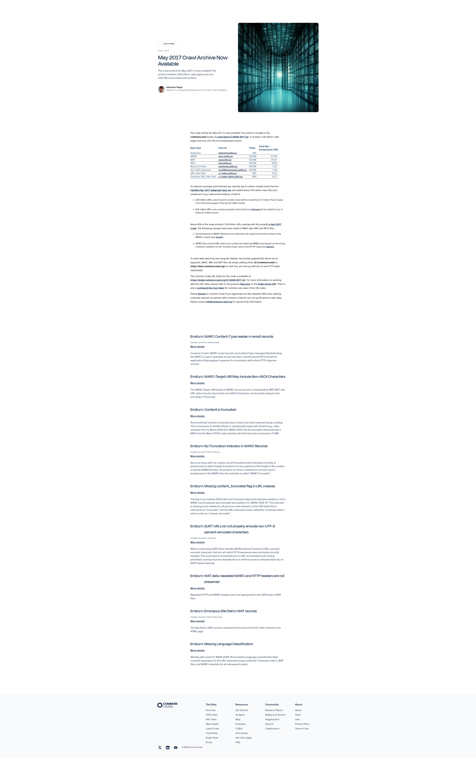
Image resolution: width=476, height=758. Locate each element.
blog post (245, 283)
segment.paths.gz (227, 153)
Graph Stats (212, 737)
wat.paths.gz (225, 159)
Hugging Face (272, 719)
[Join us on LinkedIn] (169, 747)
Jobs (297, 719)
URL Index (211, 719)
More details (197, 346)
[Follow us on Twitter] (161, 747)
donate (202, 293)
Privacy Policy (302, 724)
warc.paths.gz (225, 156)
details (219, 237)
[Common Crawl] (167, 705)
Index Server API (267, 283)
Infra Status (242, 733)
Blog (238, 719)
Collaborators (272, 728)
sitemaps (256, 209)
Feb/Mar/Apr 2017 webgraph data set (210, 190)
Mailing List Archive (275, 714)
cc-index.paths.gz (227, 173)
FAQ (238, 742)
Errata (209, 742)
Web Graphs (212, 724)
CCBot (239, 728)
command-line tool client (210, 287)
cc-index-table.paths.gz (230, 176)
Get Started (242, 710)
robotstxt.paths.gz (228, 166)
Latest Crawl (212, 728)
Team (298, 714)
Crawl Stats (212, 733)
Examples (241, 724)
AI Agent (240, 714)
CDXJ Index (212, 714)
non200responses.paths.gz (232, 170)
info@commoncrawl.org (219, 301)
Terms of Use (302, 728)
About (298, 710)
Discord (269, 724)
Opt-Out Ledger (244, 737)
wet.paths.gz (225, 163)
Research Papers (274, 710)
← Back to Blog (167, 44)
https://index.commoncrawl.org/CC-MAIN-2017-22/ (217, 280)
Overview (211, 710)
